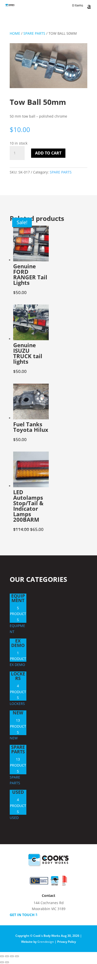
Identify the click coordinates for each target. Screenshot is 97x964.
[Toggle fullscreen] (7, 956)
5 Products (18, 614)
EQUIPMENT (18, 598)
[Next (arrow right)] (7, 962)
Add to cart (48, 153)
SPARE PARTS (34, 33)
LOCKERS (18, 676)
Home (15, 33)
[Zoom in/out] (2, 956)
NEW (18, 713)
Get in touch (22, 914)
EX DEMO (18, 643)
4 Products (18, 691)
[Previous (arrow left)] (2, 962)
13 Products (18, 726)
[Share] (12, 956)
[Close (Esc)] (17, 956)
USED (18, 792)
